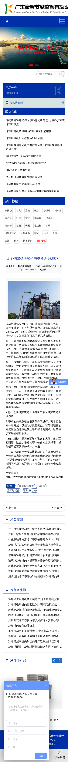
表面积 (8, 210)
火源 (55, 233)
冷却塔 (41, 486)
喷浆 (25, 490)
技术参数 (27, 240)
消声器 (58, 210)
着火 (18, 210)
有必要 (8, 218)
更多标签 (41, 240)
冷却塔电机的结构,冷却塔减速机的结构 (28, 131)
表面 (27, 225)
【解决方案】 (24, 266)
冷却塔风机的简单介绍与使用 (23, 183)
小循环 (46, 210)
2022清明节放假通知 (18, 170)
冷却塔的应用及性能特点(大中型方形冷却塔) (34, 549)
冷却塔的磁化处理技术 (21, 625)
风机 (45, 233)
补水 (18, 218)
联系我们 (59, 757)
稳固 (18, 225)
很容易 (49, 218)
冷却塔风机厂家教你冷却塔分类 (24, 138)
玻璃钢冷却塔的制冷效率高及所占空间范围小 (34, 565)
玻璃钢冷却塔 (26, 486)
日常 (16, 240)
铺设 (27, 218)
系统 (27, 210)
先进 (7, 240)
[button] (31, 65)
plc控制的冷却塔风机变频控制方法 (26, 163)
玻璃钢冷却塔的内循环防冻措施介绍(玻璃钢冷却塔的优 (50, 509)
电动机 (37, 225)
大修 (34, 490)
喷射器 (8, 225)
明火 (36, 233)
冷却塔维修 (13, 490)
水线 (48, 225)
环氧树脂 (25, 233)
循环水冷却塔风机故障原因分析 (24, 176)
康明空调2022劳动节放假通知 (23, 156)
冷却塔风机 (33, 451)
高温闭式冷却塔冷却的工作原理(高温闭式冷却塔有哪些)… (18, 509)
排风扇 (37, 218)
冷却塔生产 (10, 233)
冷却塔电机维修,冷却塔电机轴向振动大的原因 (32, 190)
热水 (36, 210)
